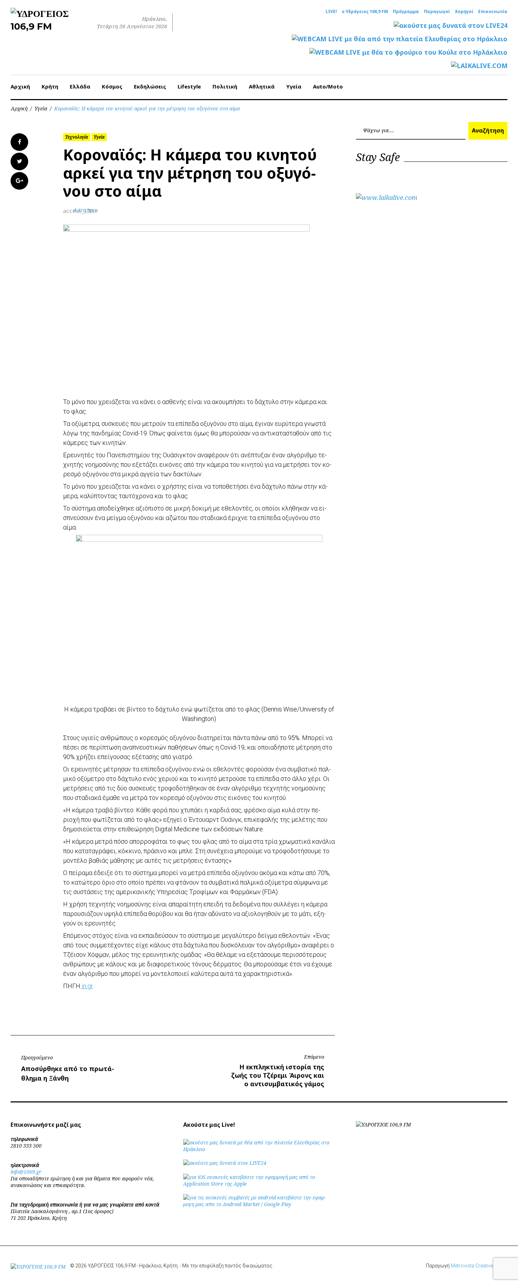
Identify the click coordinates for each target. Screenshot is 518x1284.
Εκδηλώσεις (150, 86)
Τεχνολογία (76, 137)
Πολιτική (224, 86)
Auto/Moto (328, 86)
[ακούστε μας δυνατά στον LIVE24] (450, 25)
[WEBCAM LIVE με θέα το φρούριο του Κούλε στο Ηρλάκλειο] (408, 52)
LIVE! (331, 11)
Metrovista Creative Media (479, 1265)
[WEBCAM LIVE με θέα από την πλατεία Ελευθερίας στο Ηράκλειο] (399, 39)
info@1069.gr (26, 1171)
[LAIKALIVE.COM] (479, 65)
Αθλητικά (262, 86)
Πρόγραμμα (406, 11)
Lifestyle (189, 86)
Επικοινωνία (492, 11)
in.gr (86, 986)
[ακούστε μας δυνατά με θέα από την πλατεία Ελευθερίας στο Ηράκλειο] (259, 1149)
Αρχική (20, 86)
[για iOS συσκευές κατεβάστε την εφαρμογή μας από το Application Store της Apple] (259, 1183)
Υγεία (293, 86)
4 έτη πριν (85, 210)
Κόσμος (112, 86)
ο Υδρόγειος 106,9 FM (365, 11)
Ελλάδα (80, 86)
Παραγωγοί (437, 11)
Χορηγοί (464, 11)
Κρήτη (50, 86)
